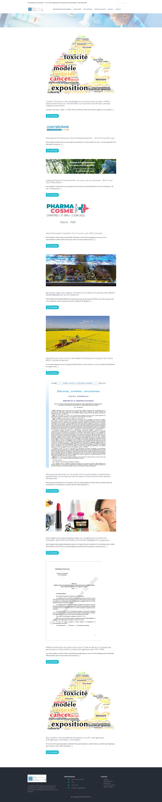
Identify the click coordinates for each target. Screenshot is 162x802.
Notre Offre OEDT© (77, 779)
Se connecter (122, 3)
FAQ (72, 782)
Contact (106, 779)
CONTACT (118, 9)
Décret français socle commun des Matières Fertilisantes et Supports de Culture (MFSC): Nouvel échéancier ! (79, 359)
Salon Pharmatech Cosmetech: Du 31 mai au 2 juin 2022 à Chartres (74, 233)
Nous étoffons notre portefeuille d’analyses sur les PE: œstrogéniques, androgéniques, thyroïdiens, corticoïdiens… (75, 739)
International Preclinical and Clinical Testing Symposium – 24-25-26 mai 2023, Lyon (80, 138)
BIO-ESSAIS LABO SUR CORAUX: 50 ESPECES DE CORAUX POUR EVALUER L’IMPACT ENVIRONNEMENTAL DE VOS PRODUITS (80, 294)
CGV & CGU (74, 785)
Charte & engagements (78, 788)
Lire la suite (53, 116)
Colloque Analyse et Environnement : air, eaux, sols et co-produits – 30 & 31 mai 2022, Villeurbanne (79, 181)
